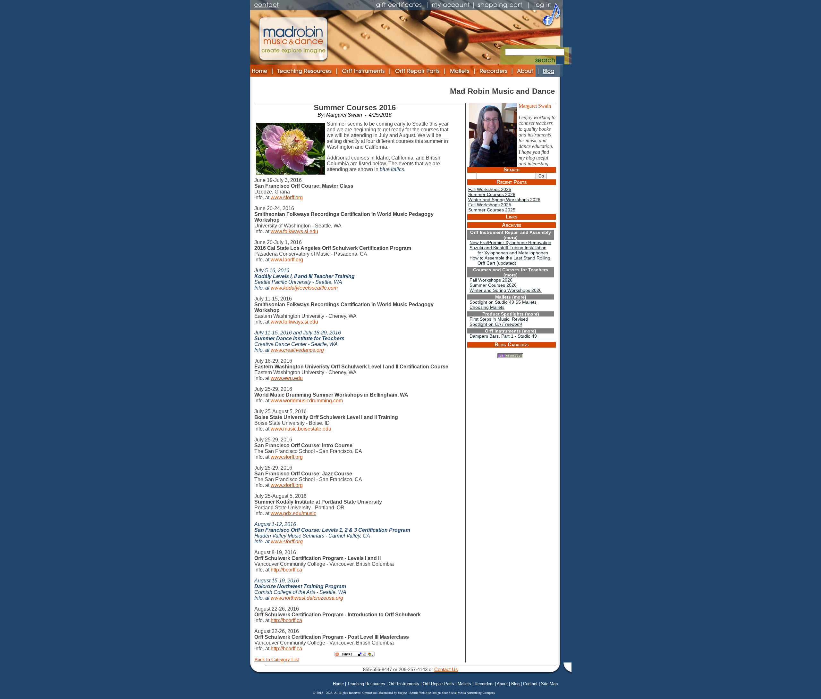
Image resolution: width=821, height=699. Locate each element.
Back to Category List (276, 659)
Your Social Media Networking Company (468, 692)
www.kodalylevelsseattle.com (304, 288)
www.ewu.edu (287, 378)
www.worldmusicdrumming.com (307, 400)
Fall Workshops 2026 (489, 189)
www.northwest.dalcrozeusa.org (307, 598)
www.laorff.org (287, 259)
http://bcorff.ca (286, 569)
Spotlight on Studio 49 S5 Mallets (503, 302)
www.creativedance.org (297, 350)
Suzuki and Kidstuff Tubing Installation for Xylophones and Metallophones (509, 250)
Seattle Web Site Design (426, 692)
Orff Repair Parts (438, 683)
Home (338, 683)
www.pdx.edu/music (293, 513)
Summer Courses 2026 (491, 194)
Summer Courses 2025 (491, 209)
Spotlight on (496, 324)
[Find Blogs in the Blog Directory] (510, 356)
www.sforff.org (287, 197)
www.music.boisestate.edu (301, 429)
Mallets (464, 683)
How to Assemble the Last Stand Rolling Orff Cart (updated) (510, 260)
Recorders (484, 683)
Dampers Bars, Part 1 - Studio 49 (503, 336)
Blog (515, 683)
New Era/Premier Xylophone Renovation (510, 242)
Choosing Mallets (487, 307)
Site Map (549, 683)
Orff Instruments (404, 683)
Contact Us (446, 669)
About (502, 683)
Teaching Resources (366, 683)
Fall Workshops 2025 (489, 204)
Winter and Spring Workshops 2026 (504, 199)
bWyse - (404, 692)
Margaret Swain (535, 106)
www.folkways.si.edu (294, 231)
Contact (530, 683)
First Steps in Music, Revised (499, 319)
